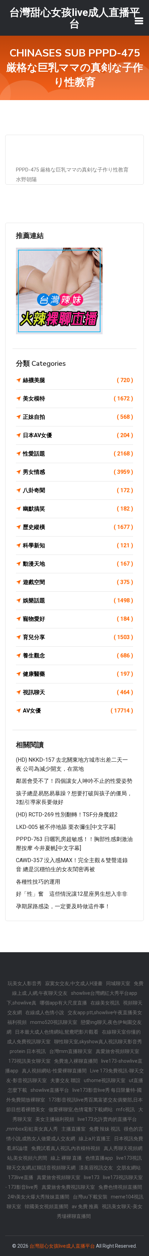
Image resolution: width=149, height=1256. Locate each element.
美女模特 (78, 398)
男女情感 (78, 472)
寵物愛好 (78, 619)
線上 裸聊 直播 (66, 1158)
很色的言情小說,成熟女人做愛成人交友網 (74, 1133)
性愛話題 (78, 453)
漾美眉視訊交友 (96, 1167)
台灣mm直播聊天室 (70, 1051)
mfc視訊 (125, 1109)
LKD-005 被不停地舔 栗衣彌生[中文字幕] (65, 827)
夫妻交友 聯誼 (65, 1080)
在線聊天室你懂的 (121, 1032)
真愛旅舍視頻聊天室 (117, 1051)
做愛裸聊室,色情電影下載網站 (81, 1109)
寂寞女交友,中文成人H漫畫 (74, 983)
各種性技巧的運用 (38, 881)
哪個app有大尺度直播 (63, 1003)
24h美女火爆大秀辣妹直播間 (38, 1197)
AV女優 (78, 710)
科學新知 (78, 545)
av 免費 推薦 (85, 1206)
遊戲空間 (78, 582)
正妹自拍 (78, 417)
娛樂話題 (78, 600)
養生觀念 (78, 655)
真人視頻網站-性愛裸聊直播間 (54, 1070)
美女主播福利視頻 (54, 1119)
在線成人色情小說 (44, 1012)
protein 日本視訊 (28, 1051)
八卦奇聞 (78, 490)
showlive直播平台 (49, 1090)
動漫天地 (78, 563)
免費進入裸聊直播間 (76, 1061)
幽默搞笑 (78, 508)
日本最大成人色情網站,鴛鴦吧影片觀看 (56, 1032)
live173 (91, 1177)
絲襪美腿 (78, 380)
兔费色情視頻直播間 (120, 1187)
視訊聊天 (78, 692)
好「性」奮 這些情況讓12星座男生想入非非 (72, 894)
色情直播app (99, 1158)
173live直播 (20, 1177)
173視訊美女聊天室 (29, 1061)
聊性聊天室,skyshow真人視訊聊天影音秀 (98, 1041)
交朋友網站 (128, 1167)
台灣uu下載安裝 (90, 1197)
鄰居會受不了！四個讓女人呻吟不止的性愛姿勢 (74, 781)
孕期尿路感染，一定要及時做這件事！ (63, 906)
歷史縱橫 (78, 527)
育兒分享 (78, 637)
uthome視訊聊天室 (104, 1080)
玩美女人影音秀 (25, 983)
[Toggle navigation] (139, 21)
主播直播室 (73, 1129)
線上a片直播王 (95, 1138)
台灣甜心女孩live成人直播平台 (62, 1246)
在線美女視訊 (105, 1003)
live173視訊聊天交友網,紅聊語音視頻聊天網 (74, 1162)
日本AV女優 (78, 435)
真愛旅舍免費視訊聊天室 (68, 1187)
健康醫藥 (78, 674)
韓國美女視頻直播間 (46, 1206)
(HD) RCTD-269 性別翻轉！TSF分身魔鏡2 (67, 814)
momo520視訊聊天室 (53, 1022)
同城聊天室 (118, 983)
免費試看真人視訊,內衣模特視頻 (65, 1148)
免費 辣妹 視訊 (104, 1129)
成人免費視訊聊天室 (29, 1041)
